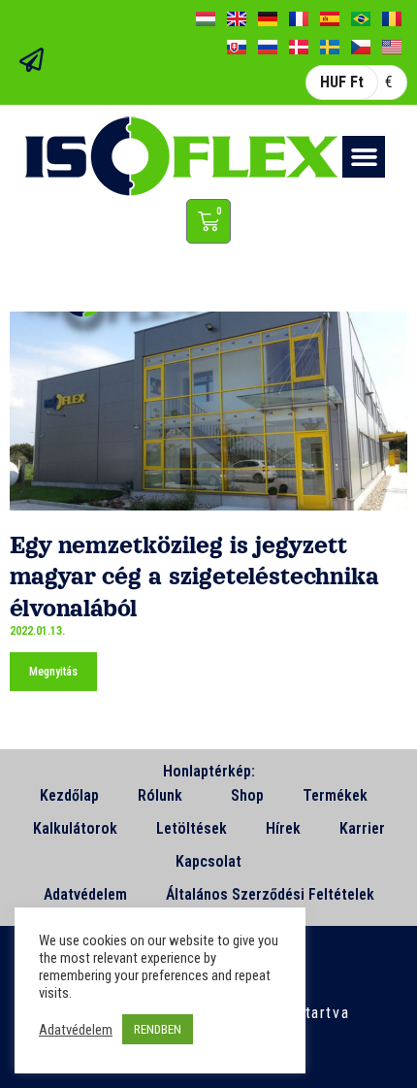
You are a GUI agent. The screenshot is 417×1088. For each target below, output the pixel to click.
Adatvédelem (85, 894)
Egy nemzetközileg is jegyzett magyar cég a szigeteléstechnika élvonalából (194, 576)
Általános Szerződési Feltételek (270, 894)
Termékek (335, 795)
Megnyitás (53, 671)
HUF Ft (342, 82)
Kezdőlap (69, 795)
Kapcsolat (208, 861)
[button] (363, 157)
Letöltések (191, 828)
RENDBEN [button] (157, 1029)
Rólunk (160, 795)
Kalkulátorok (75, 828)
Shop (247, 795)
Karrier (362, 828)
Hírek (283, 828)
